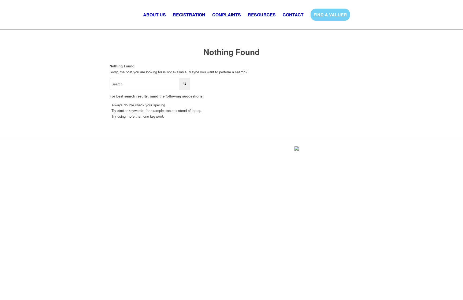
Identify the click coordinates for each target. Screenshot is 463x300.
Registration (137, 150)
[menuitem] (154, 15)
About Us (117, 150)
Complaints (159, 150)
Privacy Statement (124, 158)
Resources (179, 150)
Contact (198, 150)
